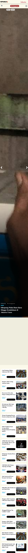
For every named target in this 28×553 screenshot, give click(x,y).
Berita (8, 9)
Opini (13, 9)
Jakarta (3, 303)
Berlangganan (14, 6)
